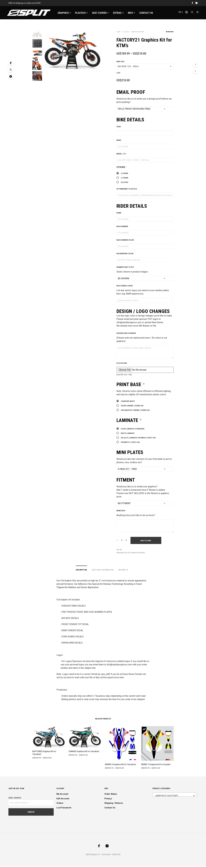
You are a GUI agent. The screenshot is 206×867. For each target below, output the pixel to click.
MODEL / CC (121, 154)
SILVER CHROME (132, 406)
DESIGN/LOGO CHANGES (126, 333)
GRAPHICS (63, 12)
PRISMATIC (130, 442)
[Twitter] (10, 69)
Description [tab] (81, 570)
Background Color (124, 253)
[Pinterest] (10, 76)
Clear (118, 73)
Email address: (14, 798)
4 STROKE (124, 173)
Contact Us (109, 807)
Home (118, 32)
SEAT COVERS (99, 12)
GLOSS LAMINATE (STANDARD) (132, 429)
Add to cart (145, 541)
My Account (62, 794)
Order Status (110, 794)
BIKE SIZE (120, 61)
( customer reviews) (170, 33)
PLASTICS (80, 12)
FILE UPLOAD (121, 363)
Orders (59, 803)
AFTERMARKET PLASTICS (126, 189)
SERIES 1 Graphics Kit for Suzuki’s (156, 764)
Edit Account (62, 798)
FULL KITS (126, 32)
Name (118, 213)
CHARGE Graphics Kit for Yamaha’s (84, 751)
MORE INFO (120, 511)
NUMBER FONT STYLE (125, 267)
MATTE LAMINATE (128, 433)
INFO (130, 12)
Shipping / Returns (113, 803)
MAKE (119, 140)
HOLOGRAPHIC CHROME (135, 410)
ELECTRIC (124, 182)
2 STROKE (124, 178)
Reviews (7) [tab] (123, 570)
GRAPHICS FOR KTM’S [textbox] (174, 795)
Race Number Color (125, 240)
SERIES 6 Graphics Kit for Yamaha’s (120, 764)
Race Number (122, 226)
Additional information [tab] (103, 570)
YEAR (119, 127)
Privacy (108, 798)
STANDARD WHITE (128, 401)
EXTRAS (117, 12)
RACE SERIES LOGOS (124, 286)
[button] (180, 12)
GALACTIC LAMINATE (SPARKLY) (138, 438)
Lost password (63, 807)
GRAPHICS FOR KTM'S (137, 32)
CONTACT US (146, 12)
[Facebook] (10, 62)
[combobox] (175, 794)
